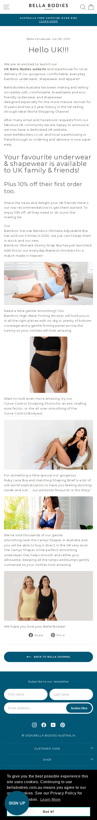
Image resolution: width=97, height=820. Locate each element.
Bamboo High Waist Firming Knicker (34, 316)
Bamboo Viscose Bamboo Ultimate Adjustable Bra (46, 231)
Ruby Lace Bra (16, 480)
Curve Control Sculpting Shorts (29, 403)
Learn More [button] (50, 799)
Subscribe (79, 708)
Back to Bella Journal (52, 656)
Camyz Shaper (23, 550)
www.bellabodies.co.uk (23, 134)
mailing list (13, 217)
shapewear (48, 79)
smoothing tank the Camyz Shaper (33, 540)
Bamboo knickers (60, 250)
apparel (72, 79)
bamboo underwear (20, 79)
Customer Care (47, 748)
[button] (17, 803)
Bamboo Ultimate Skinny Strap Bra (33, 245)
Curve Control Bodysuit (23, 413)
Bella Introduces (38, 39)
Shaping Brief (64, 480)
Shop (47, 759)
